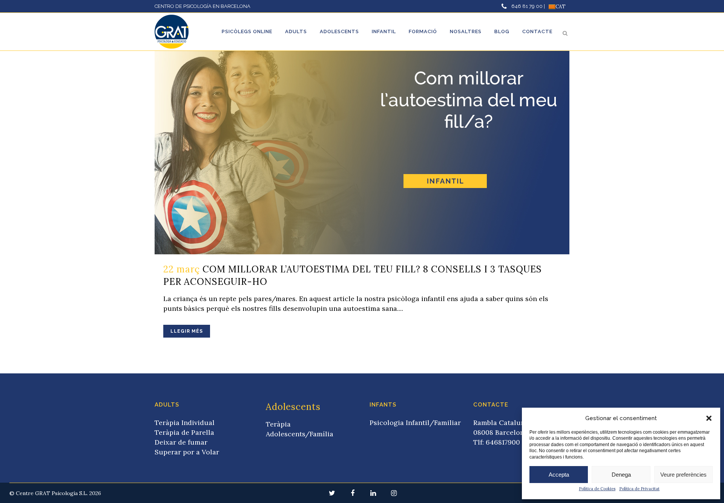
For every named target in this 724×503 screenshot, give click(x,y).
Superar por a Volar (187, 452)
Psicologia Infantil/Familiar (415, 422)
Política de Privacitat (639, 488)
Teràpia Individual (185, 422)
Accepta (559, 474)
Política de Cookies (597, 488)
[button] (709, 418)
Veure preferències (683, 474)
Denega (621, 474)
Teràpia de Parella (184, 432)
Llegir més (186, 331)
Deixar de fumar (181, 442)
